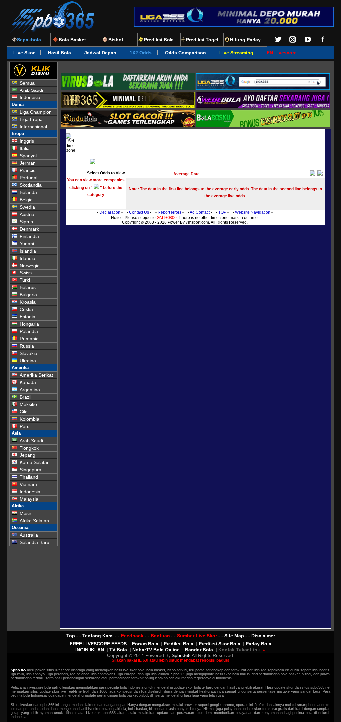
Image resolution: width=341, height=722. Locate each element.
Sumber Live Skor (197, 635)
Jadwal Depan (100, 52)
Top (70, 635)
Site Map (234, 635)
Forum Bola (145, 643)
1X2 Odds (141, 52)
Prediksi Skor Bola (219, 643)
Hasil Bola (59, 52)
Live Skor (24, 52)
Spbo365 (181, 655)
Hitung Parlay (245, 39)
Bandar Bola (199, 649)
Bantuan (160, 635)
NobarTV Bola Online (156, 649)
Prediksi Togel (202, 39)
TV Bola (118, 649)
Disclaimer (263, 635)
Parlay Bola (258, 643)
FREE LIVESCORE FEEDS (98, 643)
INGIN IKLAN (89, 649)
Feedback (132, 635)
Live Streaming (236, 52)
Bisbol (115, 39)
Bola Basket (72, 39)
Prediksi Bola (159, 39)
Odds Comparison (185, 52)
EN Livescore (282, 52)
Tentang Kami (98, 635)
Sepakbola (29, 39)
